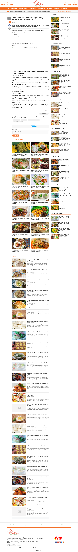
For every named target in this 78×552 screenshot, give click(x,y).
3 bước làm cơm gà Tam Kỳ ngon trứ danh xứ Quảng (20, 187)
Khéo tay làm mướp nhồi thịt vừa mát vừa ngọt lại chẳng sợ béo (64, 172)
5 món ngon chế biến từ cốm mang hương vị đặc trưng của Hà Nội (19, 155)
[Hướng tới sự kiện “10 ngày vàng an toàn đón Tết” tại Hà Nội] (55, 76)
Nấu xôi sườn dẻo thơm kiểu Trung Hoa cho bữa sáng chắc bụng (64, 47)
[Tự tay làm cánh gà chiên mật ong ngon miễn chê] (19, 387)
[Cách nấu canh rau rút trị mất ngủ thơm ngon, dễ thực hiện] (19, 356)
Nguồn (43, 113)
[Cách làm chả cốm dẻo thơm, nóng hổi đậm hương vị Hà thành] (55, 236)
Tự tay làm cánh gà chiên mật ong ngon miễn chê (37, 383)
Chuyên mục (75, 4)
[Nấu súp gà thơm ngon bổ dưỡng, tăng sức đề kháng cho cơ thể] (19, 273)
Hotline (11, 4)
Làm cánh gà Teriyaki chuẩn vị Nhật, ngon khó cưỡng (64, 59)
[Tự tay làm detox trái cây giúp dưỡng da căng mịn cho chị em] (19, 408)
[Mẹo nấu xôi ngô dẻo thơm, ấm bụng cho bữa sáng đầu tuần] (19, 304)
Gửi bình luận (15, 135)
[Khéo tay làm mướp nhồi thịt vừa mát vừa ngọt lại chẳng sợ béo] (55, 173)
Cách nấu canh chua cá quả (18, 121)
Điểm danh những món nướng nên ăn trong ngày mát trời (64, 160)
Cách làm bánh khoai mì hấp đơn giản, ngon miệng (38, 331)
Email (65, 4)
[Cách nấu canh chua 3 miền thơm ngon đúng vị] (55, 31)
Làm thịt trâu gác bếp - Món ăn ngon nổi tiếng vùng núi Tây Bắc (39, 171)
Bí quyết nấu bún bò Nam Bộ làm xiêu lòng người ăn (20, 235)
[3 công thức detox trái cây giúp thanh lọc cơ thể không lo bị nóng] (19, 397)
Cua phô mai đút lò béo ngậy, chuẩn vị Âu (64, 178)
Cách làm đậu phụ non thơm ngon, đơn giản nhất (37, 321)
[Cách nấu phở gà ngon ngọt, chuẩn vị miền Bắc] (19, 366)
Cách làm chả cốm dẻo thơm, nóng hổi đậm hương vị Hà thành (64, 235)
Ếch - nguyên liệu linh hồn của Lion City (65, 87)
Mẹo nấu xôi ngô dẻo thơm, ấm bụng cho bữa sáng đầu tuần (64, 144)
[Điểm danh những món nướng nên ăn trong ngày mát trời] (55, 161)
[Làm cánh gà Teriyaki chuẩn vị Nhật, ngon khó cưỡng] (19, 377)
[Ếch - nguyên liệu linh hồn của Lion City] (55, 88)
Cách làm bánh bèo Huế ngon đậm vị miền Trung (20, 203)
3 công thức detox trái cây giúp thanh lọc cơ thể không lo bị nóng (65, 122)
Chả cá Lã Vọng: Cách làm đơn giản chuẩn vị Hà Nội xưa (64, 229)
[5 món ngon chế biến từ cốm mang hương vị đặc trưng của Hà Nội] (55, 19)
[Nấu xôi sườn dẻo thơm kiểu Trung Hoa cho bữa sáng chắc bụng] (19, 294)
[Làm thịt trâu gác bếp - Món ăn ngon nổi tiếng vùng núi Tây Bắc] (55, 37)
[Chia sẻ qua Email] (9, 29)
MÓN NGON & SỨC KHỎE (31, 272)
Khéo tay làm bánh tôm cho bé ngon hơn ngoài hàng (64, 166)
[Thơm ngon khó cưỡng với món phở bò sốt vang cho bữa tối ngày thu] (19, 543)
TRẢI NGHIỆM (55, 156)
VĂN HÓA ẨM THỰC (30, 343)
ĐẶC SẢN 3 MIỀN (56, 14)
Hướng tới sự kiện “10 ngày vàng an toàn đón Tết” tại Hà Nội (64, 75)
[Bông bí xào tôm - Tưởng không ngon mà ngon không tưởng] (55, 207)
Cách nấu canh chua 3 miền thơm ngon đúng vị (20, 171)
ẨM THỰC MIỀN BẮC (57, 213)
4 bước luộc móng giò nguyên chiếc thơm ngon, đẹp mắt (64, 104)
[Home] (9, 22)
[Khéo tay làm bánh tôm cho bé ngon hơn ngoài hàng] (55, 167)
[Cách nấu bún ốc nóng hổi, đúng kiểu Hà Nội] (55, 224)
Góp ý (8, 4)
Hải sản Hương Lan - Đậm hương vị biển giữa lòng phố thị (65, 93)
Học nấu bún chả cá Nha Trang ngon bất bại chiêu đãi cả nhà (40, 235)
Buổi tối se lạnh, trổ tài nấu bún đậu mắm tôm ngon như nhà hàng (40, 155)
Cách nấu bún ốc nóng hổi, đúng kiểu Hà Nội (64, 223)
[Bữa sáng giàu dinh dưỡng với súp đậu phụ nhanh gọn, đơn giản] (19, 283)
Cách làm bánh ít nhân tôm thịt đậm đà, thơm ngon (39, 203)
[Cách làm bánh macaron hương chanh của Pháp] (19, 346)
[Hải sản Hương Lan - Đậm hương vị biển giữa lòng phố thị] (55, 94)
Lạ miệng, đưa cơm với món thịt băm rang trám (37, 549)
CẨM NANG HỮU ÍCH (30, 312)
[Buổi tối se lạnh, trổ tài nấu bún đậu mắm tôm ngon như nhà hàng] (55, 25)
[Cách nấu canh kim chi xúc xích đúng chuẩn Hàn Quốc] (55, 66)
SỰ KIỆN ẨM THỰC (56, 71)
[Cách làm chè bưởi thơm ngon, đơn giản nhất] (19, 314)
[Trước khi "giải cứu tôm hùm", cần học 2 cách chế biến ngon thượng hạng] (19, 522)
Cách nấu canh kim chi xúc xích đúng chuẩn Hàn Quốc (64, 65)
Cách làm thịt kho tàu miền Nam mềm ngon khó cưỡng (20, 251)
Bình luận (9, 18)
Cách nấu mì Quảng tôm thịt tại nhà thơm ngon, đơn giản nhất (40, 251)
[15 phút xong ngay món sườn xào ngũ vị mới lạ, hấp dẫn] (55, 82)
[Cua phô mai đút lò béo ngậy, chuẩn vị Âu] (55, 179)
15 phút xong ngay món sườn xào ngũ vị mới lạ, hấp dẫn (64, 81)
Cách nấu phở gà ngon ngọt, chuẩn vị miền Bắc (37, 362)
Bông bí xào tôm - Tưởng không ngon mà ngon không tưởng (64, 207)
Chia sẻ (33, 126)
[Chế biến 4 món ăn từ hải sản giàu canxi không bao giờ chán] (19, 532)
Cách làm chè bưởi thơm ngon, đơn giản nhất (36, 310)
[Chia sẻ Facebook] (9, 25)
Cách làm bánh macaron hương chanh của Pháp (37, 342)
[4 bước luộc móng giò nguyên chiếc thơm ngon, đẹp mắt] (19, 263)
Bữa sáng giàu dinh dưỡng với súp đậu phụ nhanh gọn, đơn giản (32, 11)
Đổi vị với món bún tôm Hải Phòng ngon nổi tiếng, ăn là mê (40, 219)
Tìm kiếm (69, 4)
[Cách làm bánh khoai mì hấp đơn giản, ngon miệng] (19, 335)
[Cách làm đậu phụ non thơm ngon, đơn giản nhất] (19, 325)
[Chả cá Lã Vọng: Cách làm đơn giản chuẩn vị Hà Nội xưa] (55, 230)
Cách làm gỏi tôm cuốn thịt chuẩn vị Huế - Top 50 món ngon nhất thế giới (40, 187)
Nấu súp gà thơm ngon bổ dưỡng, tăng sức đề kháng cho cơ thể (65, 132)
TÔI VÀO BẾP (29, 333)
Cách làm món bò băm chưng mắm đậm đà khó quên (20, 219)
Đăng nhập (3, 4)
